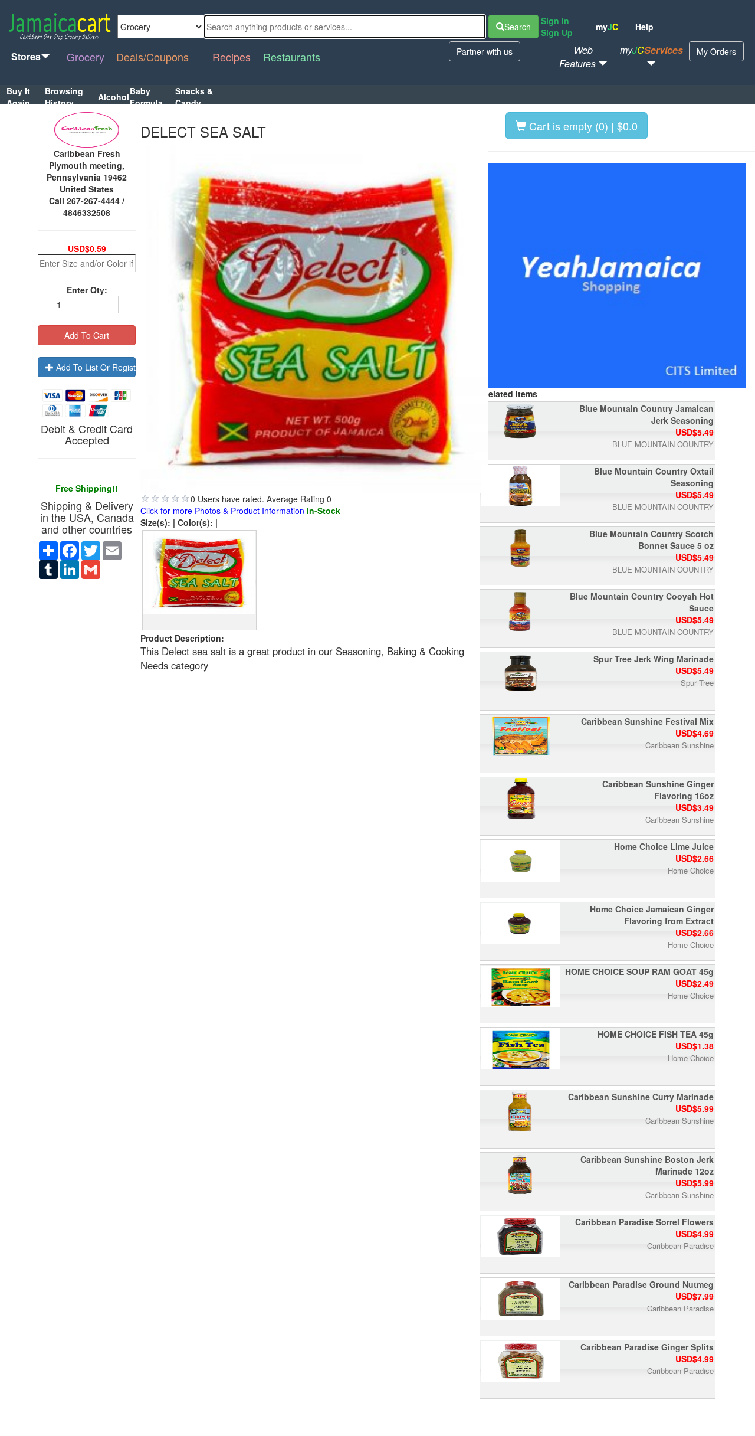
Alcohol (113, 97)
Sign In (555, 21)
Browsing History (64, 97)
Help (644, 26)
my (607, 26)
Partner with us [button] (485, 51)
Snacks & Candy (194, 97)
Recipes (231, 56)
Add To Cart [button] (86, 335)
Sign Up (557, 32)
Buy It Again (18, 97)
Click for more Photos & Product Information (222, 510)
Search (517, 26)
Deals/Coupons (152, 56)
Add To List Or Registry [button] (95, 367)
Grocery (85, 56)
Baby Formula (146, 97)
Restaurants (291, 56)
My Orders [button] (716, 51)
